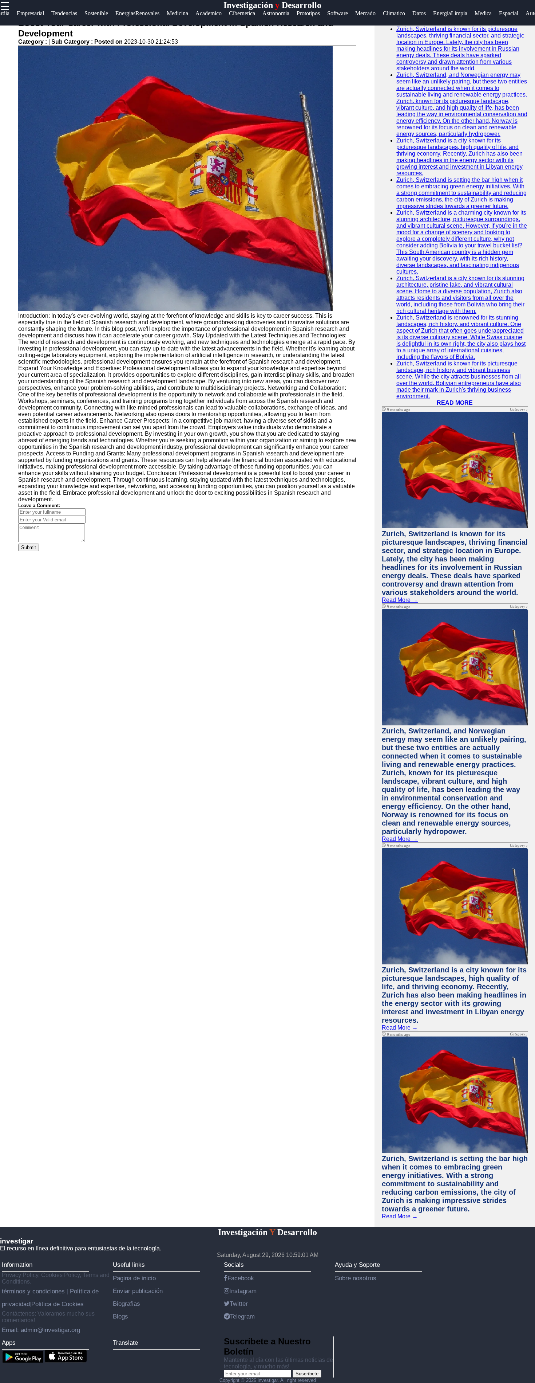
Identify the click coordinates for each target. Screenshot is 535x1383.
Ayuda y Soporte (357, 1264)
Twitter (239, 1303)
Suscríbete (307, 1373)
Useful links (129, 1264)
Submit (28, 547)
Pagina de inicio (134, 1278)
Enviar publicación (138, 1290)
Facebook (240, 1278)
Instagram (243, 1290)
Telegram (242, 1316)
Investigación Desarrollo (272, 5)
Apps (9, 1342)
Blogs (120, 1316)
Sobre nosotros (355, 1278)
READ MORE (455, 403)
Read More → (400, 600)
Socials (234, 1264)
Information (17, 1264)
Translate (125, 1342)
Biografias (126, 1303)
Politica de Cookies (57, 1304)
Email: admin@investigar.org (41, 1329)
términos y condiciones (34, 1291)
